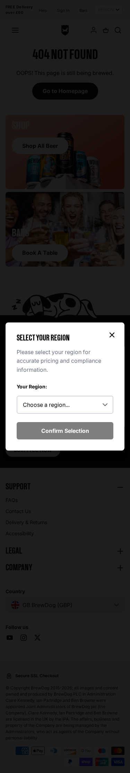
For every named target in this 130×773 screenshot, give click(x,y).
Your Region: (32, 386)
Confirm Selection (65, 430)
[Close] (112, 335)
